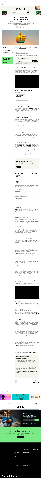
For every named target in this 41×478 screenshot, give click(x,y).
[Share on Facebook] (34, 382)
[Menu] (39, 1)
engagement (20, 145)
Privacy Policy (35, 423)
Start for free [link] (35, 61)
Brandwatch (17, 183)
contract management (21, 280)
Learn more (19, 166)
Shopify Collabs (18, 175)
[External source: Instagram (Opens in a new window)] (9, 476)
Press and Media (16, 452)
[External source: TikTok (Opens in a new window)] (11, 476)
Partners (15, 453)
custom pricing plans (33, 352)
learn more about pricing (27, 316)
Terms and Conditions (29, 423)
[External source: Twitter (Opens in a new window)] (5, 476)
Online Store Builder (26, 464)
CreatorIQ (17, 181)
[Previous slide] (18, 407)
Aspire (17, 180)
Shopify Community (26, 453)
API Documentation (35, 449)
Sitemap (26, 473)
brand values (34, 127)
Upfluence (17, 182)
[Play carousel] (20, 407)
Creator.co (17, 177)
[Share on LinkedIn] (38, 382)
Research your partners (19, 95)
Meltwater (17, 176)
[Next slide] (23, 407)
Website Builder (25, 465)
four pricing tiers (24, 240)
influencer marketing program (23, 51)
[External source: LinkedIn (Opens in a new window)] (13, 476)
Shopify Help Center (26, 449)
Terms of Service (14, 473)
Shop (15, 464)
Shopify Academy (26, 452)
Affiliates (15, 455)
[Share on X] (36, 382)
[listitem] (20, 400)
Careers (15, 449)
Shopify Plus (16, 465)
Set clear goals (18, 97)
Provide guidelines (18, 96)
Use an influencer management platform (22, 100)
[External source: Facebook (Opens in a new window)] (2, 476)
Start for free (35, 1)
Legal (15, 456)
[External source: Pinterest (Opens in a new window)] (16, 476)
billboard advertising (22, 48)
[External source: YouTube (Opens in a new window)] (7, 476)
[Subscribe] (28, 12)
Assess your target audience (20, 94)
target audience (31, 108)
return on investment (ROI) (29, 145)
